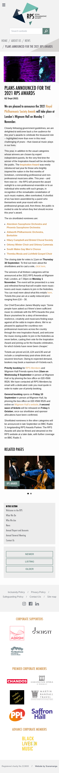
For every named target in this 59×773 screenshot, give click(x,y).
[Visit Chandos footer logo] (17, 683)
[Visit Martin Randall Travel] (42, 696)
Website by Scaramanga (46, 766)
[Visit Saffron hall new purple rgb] (42, 715)
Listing (29, 561)
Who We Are (11, 520)
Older (29, 569)
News (27, 41)
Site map (51, 597)
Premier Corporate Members (29, 668)
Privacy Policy (38, 592)
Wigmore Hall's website (26, 404)
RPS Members (33, 368)
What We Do (11, 515)
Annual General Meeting (16, 535)
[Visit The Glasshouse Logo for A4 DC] (17, 652)
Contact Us (10, 540)
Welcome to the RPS (14, 510)
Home (4, 41)
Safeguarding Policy (13, 597)
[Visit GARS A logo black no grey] (42, 682)
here (49, 292)
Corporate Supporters (29, 619)
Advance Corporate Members (29, 729)
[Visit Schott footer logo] (42, 633)
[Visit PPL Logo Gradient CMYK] (17, 717)
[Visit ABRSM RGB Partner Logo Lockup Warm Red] (17, 635)
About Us (16, 41)
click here (40, 266)
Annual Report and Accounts (17, 530)
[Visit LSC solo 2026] (17, 699)
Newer (29, 554)
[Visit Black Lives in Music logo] (29, 743)
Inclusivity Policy (16, 592)
